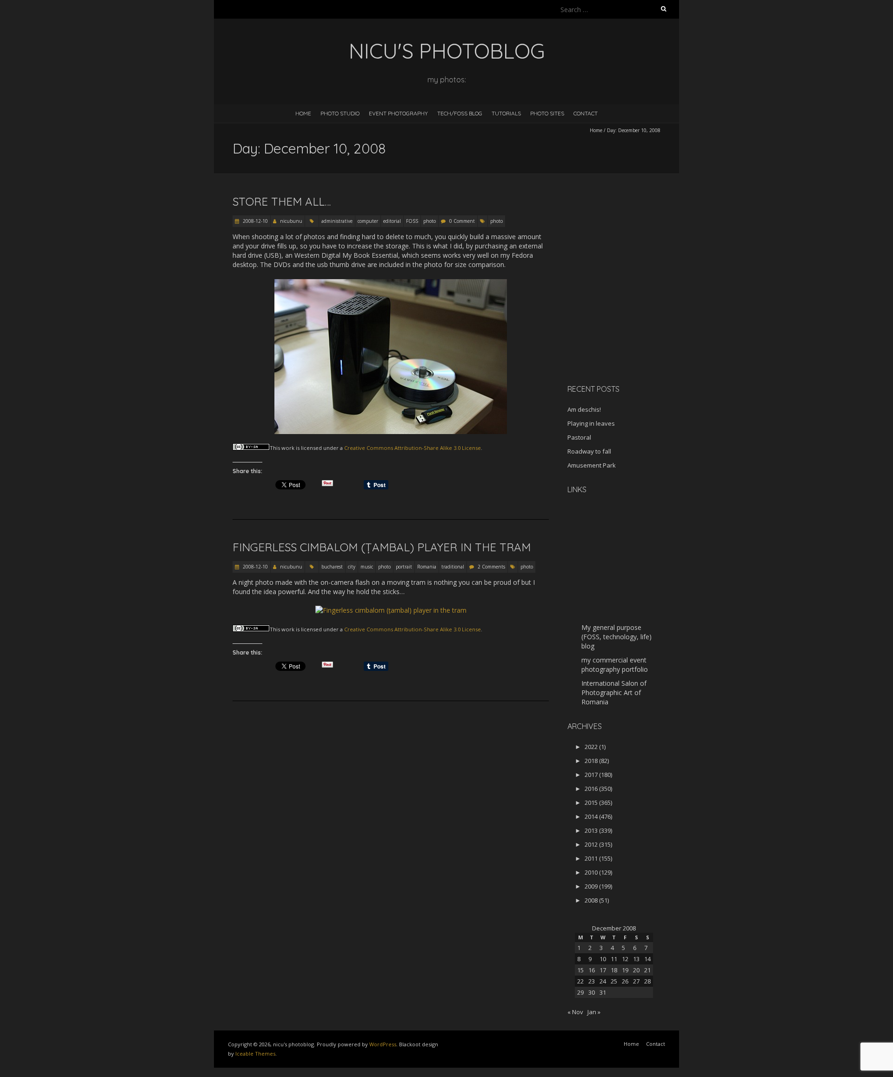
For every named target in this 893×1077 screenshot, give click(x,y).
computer (368, 221)
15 (580, 970)
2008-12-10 (254, 221)
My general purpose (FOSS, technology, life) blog (616, 636)
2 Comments (491, 566)
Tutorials (506, 113)
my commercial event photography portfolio (614, 665)
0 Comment (462, 221)
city (351, 566)
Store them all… (282, 201)
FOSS (412, 221)
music (366, 566)
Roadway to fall (589, 451)
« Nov (575, 1012)
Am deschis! (584, 409)
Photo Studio (340, 113)
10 (603, 959)
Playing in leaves (591, 423)
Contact (585, 113)
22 (580, 981)
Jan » (593, 1012)
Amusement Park (591, 465)
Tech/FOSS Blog (459, 113)
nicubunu (291, 221)
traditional (452, 566)
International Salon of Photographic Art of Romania (613, 692)
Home (303, 113)
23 (591, 981)
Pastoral (579, 437)
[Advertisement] (625, 311)
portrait (404, 566)
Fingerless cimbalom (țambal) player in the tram (382, 547)
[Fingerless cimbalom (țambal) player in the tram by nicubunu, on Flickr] (390, 610)
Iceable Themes (255, 1053)
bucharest (332, 566)
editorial (392, 221)
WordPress (382, 1044)
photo (429, 221)
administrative (337, 221)
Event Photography (398, 113)
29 (580, 992)
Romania (426, 566)
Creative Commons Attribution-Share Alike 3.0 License (412, 447)
